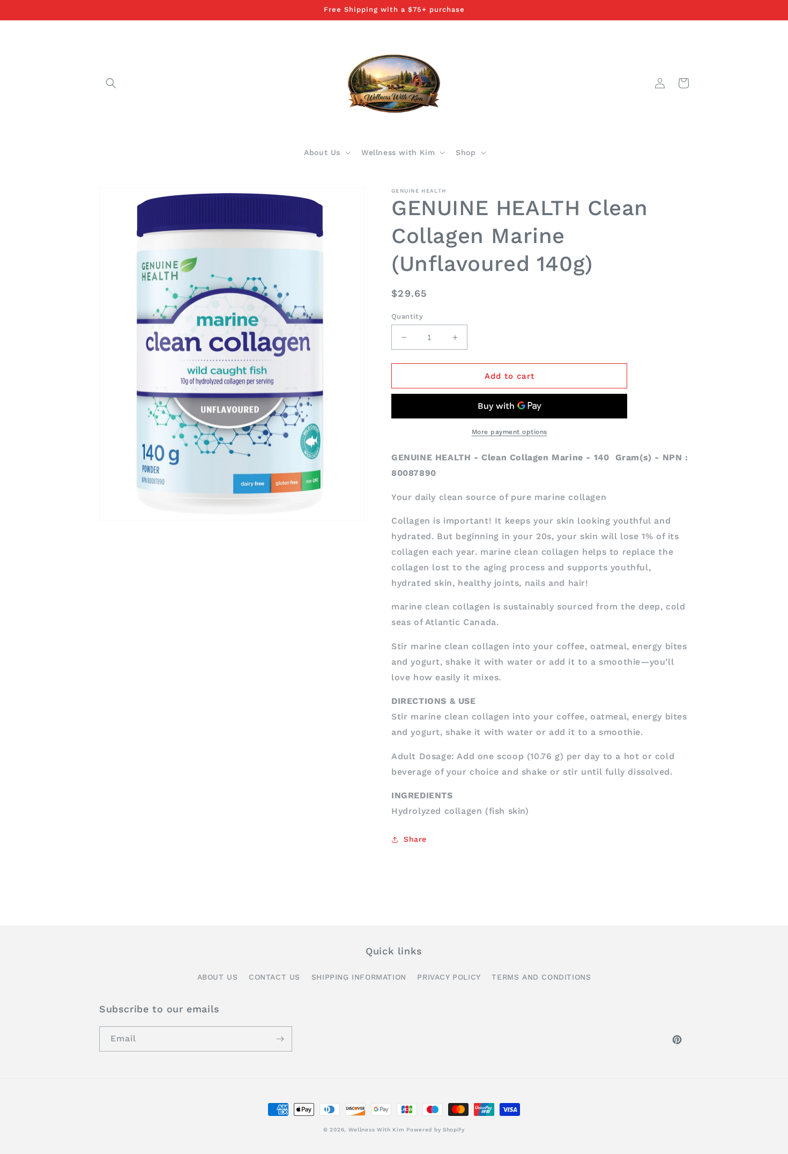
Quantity (407, 316)
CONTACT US (274, 977)
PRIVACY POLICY (448, 977)
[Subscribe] (280, 1039)
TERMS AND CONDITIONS (541, 977)
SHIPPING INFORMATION (358, 977)
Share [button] (415, 839)
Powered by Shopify (435, 1130)
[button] (111, 83)
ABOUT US (217, 977)
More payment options (509, 432)
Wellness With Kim (376, 1130)
